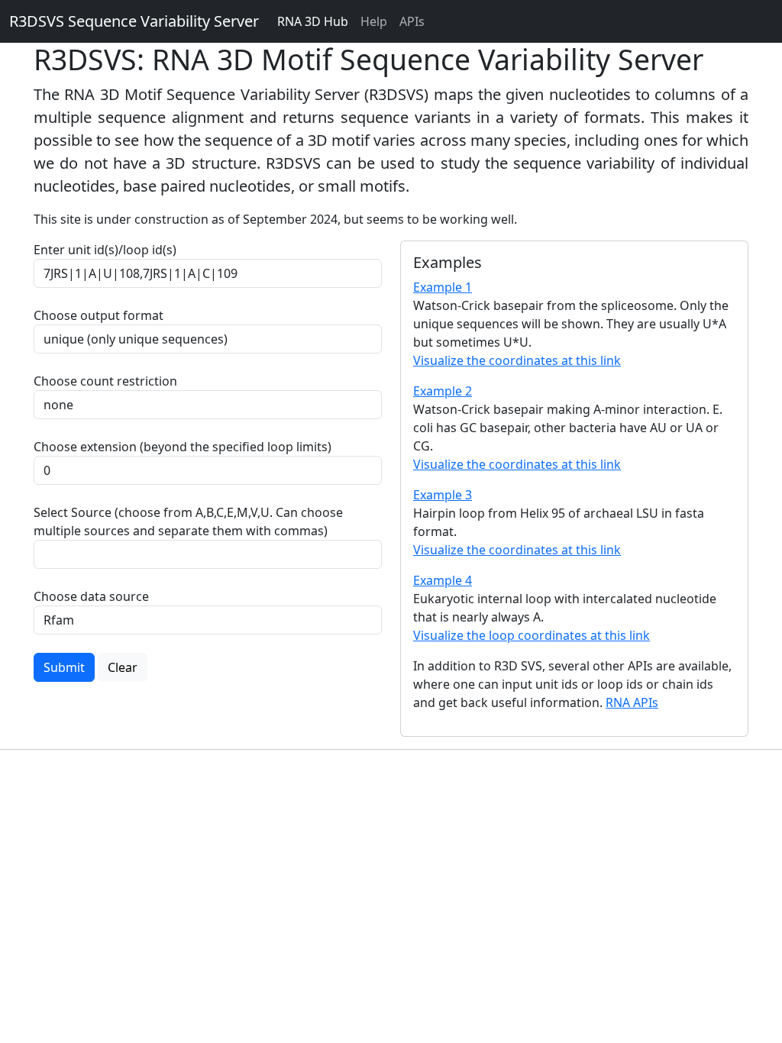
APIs (412, 21)
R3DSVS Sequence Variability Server (134, 21)
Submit (64, 667)
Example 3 (442, 494)
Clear (122, 667)
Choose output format (98, 315)
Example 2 (442, 391)
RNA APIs (632, 702)
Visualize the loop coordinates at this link (531, 635)
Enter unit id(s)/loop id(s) (108, 249)
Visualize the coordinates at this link (517, 360)
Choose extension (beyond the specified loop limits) (182, 446)
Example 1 (442, 287)
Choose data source (91, 596)
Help (373, 21)
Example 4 (442, 580)
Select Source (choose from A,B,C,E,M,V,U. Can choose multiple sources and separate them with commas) (188, 521)
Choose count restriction (105, 381)
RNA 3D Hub (312, 21)
